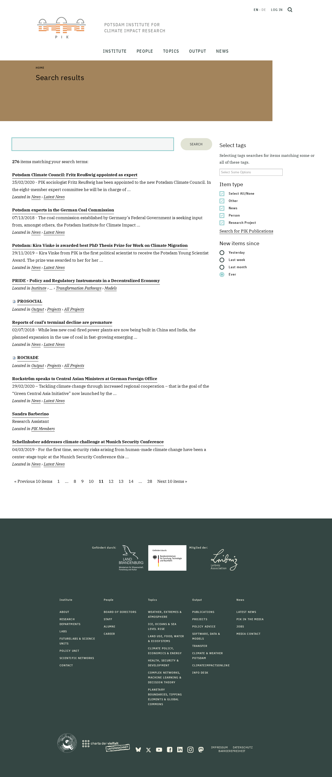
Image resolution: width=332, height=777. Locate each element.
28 (149, 481)
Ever (232, 274)
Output (37, 309)
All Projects (74, 309)
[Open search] (290, 9)
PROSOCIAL (29, 301)
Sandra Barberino (30, 414)
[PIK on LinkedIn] (180, 749)
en (256, 10)
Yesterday (237, 252)
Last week (237, 260)
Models (111, 288)
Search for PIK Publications (246, 231)
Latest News (54, 197)
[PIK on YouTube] (159, 749)
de (264, 10)
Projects (54, 309)
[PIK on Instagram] (190, 749)
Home (40, 67)
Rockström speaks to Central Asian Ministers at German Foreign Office (84, 378)
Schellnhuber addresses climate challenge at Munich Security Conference (88, 441)
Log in (277, 10)
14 (131, 481)
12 (111, 481)
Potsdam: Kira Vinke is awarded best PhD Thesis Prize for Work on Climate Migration (100, 245)
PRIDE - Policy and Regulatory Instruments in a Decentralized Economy (86, 280)
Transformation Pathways (78, 288)
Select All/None (241, 193)
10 (91, 481)
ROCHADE (27, 357)
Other (233, 201)
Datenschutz (243, 747)
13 (121, 481)
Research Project (242, 222)
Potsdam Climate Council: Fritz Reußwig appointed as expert (74, 174)
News (233, 208)
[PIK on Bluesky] (139, 749)
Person (234, 215)
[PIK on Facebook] (170, 749)
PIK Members (43, 428)
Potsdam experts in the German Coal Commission (63, 210)
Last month (238, 267)
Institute (38, 288)
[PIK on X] (149, 749)
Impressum (219, 747)
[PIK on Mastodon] (201, 749)
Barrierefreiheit (231, 751)
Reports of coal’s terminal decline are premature (62, 322)
